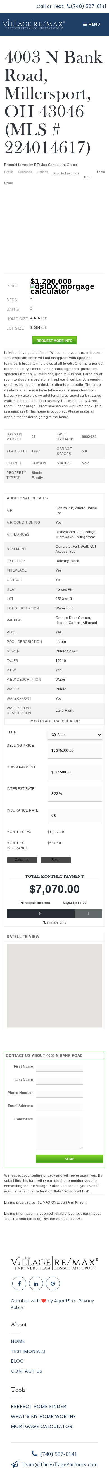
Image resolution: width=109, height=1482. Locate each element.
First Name (23, 1067)
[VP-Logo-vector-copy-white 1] (34, 24)
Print (87, 177)
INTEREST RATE (21, 789)
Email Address (20, 1106)
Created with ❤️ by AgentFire (43, 1301)
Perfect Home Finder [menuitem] (38, 1406)
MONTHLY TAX (19, 832)
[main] (54, 629)
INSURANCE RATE (22, 810)
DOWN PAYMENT (21, 767)
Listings (42, 171)
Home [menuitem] (18, 1341)
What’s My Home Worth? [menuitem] (43, 1416)
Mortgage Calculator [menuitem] (41, 1426)
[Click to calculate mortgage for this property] (67, 289)
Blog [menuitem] (17, 1361)
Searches (25, 171)
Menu (93, 24)
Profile (9, 171)
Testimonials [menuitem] (28, 1351)
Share (9, 183)
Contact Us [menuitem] (26, 1371)
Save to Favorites (66, 173)
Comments (23, 1119)
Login (101, 171)
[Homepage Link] (54, 1262)
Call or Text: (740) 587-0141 (71, 6)
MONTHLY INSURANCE (17, 845)
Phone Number (20, 1093)
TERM (12, 732)
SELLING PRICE (20, 746)
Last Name (24, 1080)
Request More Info (54, 341)
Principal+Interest (35, 903)
